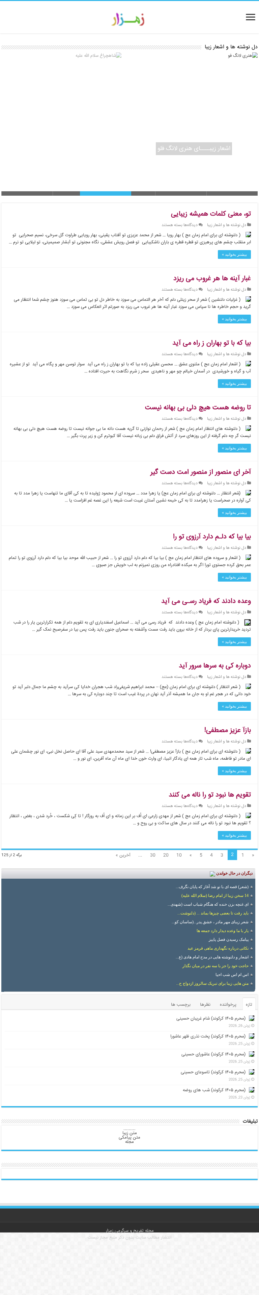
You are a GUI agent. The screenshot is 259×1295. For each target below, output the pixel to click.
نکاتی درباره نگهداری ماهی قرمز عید (218, 948)
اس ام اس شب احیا (232, 974)
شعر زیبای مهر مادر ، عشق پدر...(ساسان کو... (210, 922)
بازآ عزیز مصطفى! (227, 730)
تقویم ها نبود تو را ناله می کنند (210, 795)
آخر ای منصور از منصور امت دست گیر (200, 472)
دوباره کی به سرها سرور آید (215, 666)
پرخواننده (228, 1004)
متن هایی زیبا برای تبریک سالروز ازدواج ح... (212, 983)
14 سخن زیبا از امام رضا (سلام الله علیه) (215, 895)
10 (179, 855)
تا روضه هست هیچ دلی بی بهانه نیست (198, 407)
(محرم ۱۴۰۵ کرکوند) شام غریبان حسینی (211, 1018)
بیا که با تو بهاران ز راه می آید (211, 343)
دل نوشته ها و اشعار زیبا (226, 225)
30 (152, 855)
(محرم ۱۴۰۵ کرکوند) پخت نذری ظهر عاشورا (208, 1036)
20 (166, 855)
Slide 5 (27, 193)
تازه (249, 1004)
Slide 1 (232, 193)
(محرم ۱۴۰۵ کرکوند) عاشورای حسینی (213, 1054)
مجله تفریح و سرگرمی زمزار (130, 1230)
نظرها (205, 1004)
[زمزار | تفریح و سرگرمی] (129, 19)
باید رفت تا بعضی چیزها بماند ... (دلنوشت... (213, 913)
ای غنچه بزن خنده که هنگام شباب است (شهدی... (208, 904)
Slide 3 (129, 193)
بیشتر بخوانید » (234, 254)
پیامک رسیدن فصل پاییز (229, 939)
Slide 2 (180, 193)
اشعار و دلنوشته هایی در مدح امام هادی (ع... (212, 957)
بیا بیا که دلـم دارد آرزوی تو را (212, 537)
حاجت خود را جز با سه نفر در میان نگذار (215, 965)
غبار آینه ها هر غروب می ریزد (212, 278)
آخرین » (123, 855)
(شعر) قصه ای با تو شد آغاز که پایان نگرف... (212, 886)
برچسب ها (181, 1004)
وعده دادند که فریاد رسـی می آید (206, 601)
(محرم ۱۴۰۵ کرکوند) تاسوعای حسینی (213, 1072)
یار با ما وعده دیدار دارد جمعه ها (223, 930)
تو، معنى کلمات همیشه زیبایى (211, 214)
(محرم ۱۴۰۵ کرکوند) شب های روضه (214, 1090)
